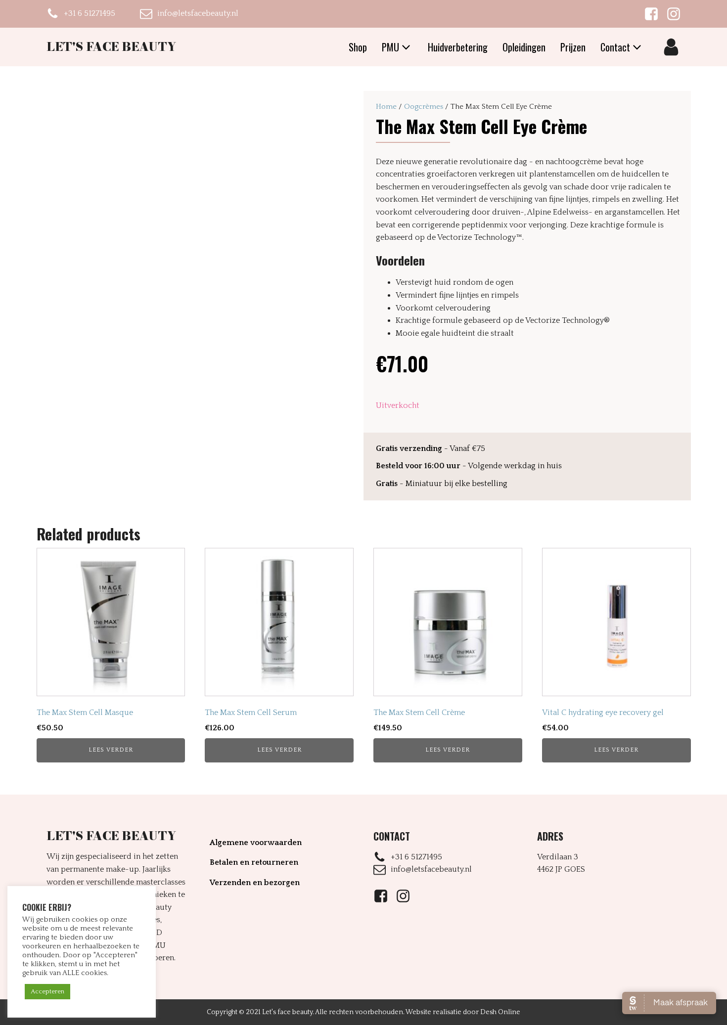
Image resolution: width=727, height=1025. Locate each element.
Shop (358, 47)
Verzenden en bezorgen (255, 882)
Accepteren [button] (47, 991)
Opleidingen (523, 47)
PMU (390, 47)
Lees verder (111, 750)
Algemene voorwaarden (256, 842)
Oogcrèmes (423, 106)
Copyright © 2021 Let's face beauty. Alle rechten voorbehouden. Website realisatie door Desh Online (363, 1012)
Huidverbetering (458, 47)
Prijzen (573, 47)
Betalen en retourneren (254, 862)
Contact (615, 47)
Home (386, 106)
